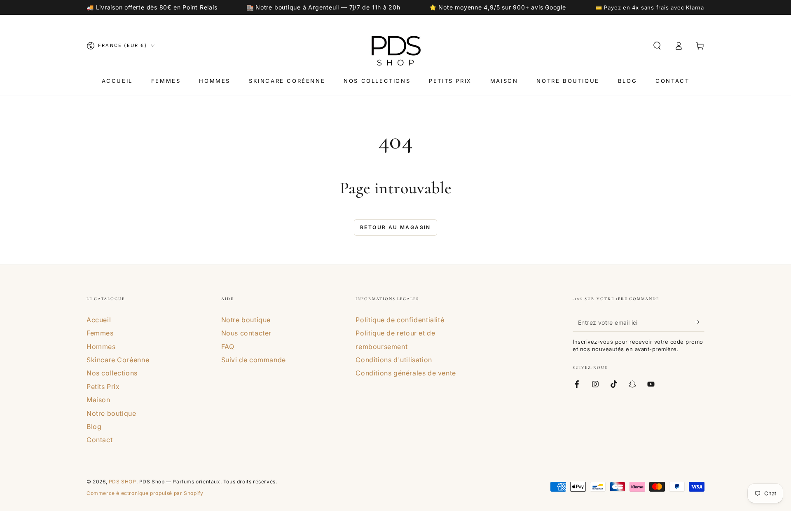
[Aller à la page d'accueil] (395, 46)
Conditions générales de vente (406, 373)
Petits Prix (103, 386)
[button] (657, 46)
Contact (99, 440)
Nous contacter (246, 333)
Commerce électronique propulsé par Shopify (145, 493)
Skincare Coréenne (118, 360)
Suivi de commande (253, 360)
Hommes (101, 346)
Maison (98, 400)
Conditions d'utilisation (394, 360)
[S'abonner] (699, 322)
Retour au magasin (395, 227)
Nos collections (112, 373)
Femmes (100, 333)
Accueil (99, 320)
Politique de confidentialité (400, 320)
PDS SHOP (122, 481)
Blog (94, 426)
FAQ (227, 346)
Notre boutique (111, 413)
